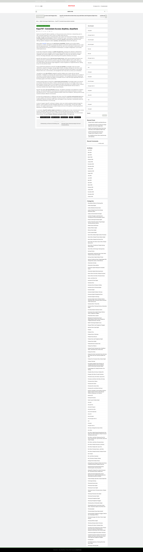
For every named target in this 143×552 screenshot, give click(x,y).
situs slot (89, 62)
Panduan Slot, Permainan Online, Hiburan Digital (97, 358)
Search (88, 113)
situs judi (89, 402)
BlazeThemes (78, 549)
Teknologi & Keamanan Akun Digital (94, 493)
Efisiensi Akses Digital (92, 230)
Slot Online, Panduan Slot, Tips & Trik (95, 446)
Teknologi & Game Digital (92, 485)
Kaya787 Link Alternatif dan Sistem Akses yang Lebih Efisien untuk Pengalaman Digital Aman (56, 15)
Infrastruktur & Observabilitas (93, 265)
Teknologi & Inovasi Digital (93, 487)
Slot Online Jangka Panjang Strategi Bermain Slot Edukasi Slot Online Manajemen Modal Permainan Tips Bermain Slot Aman (97, 434)
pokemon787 (90, 395)
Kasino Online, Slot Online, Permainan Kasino (96, 275)
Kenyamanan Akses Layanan (93, 315)
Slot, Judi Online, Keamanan (93, 456)
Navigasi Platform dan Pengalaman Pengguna (96, 325)
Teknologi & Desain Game (93, 483)
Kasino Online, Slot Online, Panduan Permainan (96, 273)
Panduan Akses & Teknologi (93, 334)
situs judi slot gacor (91, 407)
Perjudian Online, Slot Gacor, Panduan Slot (96, 372)
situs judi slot (90, 404)
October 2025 (90, 168)
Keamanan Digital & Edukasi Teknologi (95, 292)
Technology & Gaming (92, 480)
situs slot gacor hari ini (92, 418)
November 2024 (91, 194)
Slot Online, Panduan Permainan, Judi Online (96, 444)
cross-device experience (45, 117)
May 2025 (89, 180)
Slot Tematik (90, 453)
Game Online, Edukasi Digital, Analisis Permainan (97, 234)
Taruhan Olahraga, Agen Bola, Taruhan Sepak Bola (97, 478)
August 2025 (90, 173)
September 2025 (91, 171)
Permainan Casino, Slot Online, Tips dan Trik (96, 376)
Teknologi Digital (91, 508)
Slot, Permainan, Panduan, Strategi (94, 458)
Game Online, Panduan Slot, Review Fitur (95, 239)
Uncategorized (90, 539)
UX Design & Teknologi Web (93, 545)
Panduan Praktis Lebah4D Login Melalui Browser (97, 122)
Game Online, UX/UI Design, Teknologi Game (96, 248)
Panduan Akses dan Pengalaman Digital (95, 339)
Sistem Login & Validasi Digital (93, 400)
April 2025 (90, 182)
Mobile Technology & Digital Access (43, 25)
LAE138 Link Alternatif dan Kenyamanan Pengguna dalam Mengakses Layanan (85, 1)
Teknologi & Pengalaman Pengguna (94, 500)
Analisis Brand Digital (92, 205)
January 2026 (90, 161)
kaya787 (44, 43)
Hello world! (101, 143)
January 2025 (90, 189)
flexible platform (64, 117)
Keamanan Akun (91, 282)
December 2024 (91, 191)
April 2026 (90, 154)
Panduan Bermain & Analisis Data (94, 343)
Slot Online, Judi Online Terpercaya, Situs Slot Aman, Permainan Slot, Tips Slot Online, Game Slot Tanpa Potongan (97, 438)
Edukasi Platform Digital (92, 227)
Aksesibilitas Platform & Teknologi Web (95, 203)
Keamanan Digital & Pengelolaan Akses (95, 294)
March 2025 (90, 184)
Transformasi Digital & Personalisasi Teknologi (96, 532)
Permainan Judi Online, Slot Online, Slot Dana (96, 379)
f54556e (39, 31)
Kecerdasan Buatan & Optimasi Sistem (95, 309)
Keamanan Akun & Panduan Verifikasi (95, 285)
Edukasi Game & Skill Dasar (93, 225)
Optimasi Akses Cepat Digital (93, 327)
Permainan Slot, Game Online (93, 385)
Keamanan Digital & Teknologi (93, 296)
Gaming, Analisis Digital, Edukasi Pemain (95, 257)
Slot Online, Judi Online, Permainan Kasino (96, 442)
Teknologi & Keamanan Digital (93, 496)
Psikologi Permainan (92, 397)
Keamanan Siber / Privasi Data (93, 303)
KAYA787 (71, 117)
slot (88, 67)
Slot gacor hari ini (91, 58)
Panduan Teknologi (91, 361)
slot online (90, 430)
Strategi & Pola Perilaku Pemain (94, 460)
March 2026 (90, 157)
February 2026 (90, 159)
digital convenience (55, 117)
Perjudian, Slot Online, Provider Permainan (96, 374)
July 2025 (89, 175)
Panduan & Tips (91, 332)
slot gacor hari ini (91, 35)
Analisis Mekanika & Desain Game (94, 207)
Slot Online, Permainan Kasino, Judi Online (96, 449)
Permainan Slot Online (92, 383)
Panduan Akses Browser (92, 336)
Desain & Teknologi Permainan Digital (95, 219)
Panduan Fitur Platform (92, 345)
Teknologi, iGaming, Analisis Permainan (95, 523)
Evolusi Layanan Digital (92, 232)
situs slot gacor (91, 39)
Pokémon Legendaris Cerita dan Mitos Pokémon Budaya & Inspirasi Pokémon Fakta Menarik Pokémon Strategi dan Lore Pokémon (97, 392)
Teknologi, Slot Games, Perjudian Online (95, 525)
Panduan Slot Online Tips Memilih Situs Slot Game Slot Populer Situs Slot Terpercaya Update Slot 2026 (97, 355)
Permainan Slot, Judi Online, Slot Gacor (95, 388)
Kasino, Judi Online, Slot (92, 278)
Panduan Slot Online (91, 351)
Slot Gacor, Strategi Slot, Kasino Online (95, 427)
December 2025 (91, 164)
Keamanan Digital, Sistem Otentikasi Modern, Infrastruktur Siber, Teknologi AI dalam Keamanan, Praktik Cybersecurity (97, 300)
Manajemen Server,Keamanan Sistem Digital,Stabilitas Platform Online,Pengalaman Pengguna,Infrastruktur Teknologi (96, 319)
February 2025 (90, 187)
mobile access (77, 117)
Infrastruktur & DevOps (92, 262)
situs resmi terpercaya (92, 411)
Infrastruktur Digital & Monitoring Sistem (95, 271)
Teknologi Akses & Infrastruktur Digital (95, 503)
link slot (89, 48)
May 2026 (89, 152)
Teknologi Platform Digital (93, 520)
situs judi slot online (92, 409)
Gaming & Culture (91, 251)
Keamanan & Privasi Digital (93, 280)
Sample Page (70, 11)
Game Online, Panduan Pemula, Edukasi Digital (96, 237)
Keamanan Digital (91, 289)
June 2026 (90, 150)
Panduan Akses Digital (92, 341)
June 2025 (90, 178)
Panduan (89, 329)
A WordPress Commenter (93, 143)
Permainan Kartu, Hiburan (92, 381)
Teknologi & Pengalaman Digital (94, 498)
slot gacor (90, 30)
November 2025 (91, 166)
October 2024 (90, 196)
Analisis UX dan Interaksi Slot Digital (95, 213)
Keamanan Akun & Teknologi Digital (94, 287)
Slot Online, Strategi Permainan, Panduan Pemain (97, 451)
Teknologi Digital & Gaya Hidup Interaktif (95, 511)
